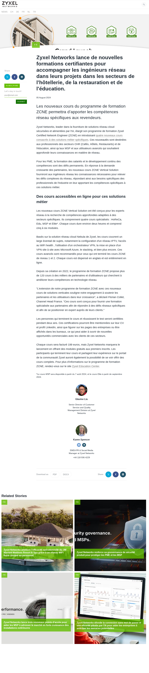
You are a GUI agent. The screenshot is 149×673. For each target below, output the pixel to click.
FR (23, 12)
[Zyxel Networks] (11, 7)
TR (34, 12)
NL (29, 12)
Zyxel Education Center (85, 366)
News (4, 12)
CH (11, 12)
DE (17, 12)
